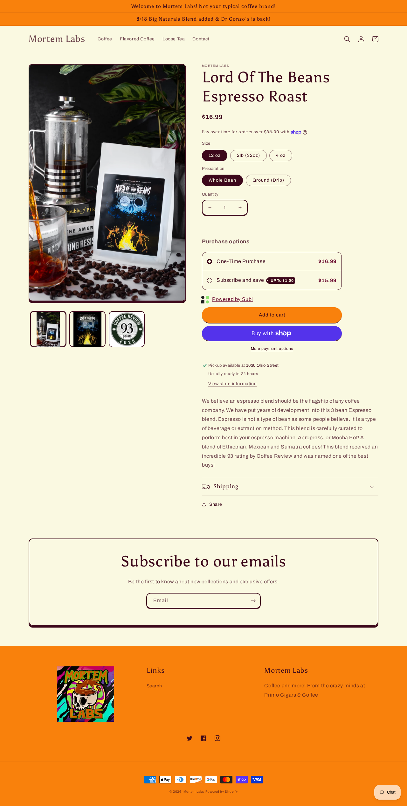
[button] (347, 39)
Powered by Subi (232, 299)
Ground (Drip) (268, 180)
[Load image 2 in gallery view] (87, 329)
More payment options (272, 348)
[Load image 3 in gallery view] (127, 329)
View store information (232, 383)
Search (154, 686)
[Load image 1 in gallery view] (48, 329)
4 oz (281, 155)
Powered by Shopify (221, 791)
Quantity (210, 194)
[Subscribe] (253, 600)
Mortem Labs (193, 791)
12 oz (215, 155)
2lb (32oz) (248, 155)
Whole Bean (222, 180)
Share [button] (215, 504)
